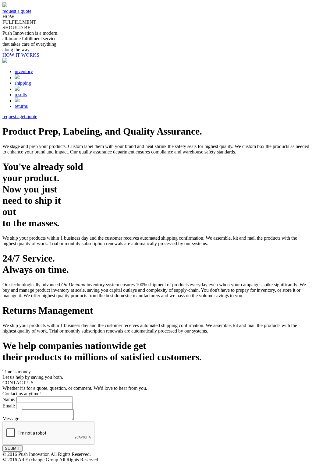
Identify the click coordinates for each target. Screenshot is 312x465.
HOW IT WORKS (20, 55)
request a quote (16, 11)
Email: (8, 405)
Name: (8, 399)
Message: (11, 418)
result (21, 94)
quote (19, 116)
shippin (23, 83)
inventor (24, 71)
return (21, 106)
